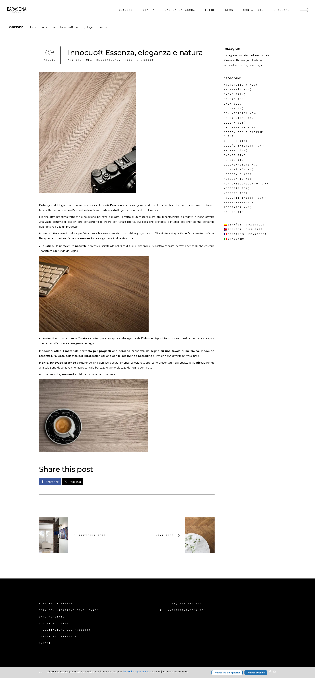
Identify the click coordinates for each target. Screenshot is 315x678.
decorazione (107, 60)
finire (230, 160)
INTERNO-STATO (52, 616)
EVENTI (45, 643)
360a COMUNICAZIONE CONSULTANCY (69, 610)
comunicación (236, 113)
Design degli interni (244, 132)
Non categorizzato (241, 183)
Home (33, 27)
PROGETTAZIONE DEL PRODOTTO (65, 630)
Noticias (232, 188)
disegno (231, 141)
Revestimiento (237, 202)
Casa (228, 103)
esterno (231, 150)
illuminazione (237, 164)
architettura (48, 27)
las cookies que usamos (137, 671)
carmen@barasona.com (187, 610)
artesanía (233, 89)
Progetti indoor (138, 60)
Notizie (231, 193)
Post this (75, 482)
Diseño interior (239, 145)
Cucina (230, 122)
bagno (229, 94)
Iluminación (235, 169)
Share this (52, 482)
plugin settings (252, 65)
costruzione (235, 118)
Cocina (230, 108)
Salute (230, 212)
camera (230, 99)
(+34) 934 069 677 (185, 603)
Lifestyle (233, 174)
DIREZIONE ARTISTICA (58, 636)
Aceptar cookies (256, 672)
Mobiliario (234, 179)
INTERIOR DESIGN (54, 623)
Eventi (230, 155)
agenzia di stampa (56, 603)
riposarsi (233, 207)
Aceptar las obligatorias (227, 672)
